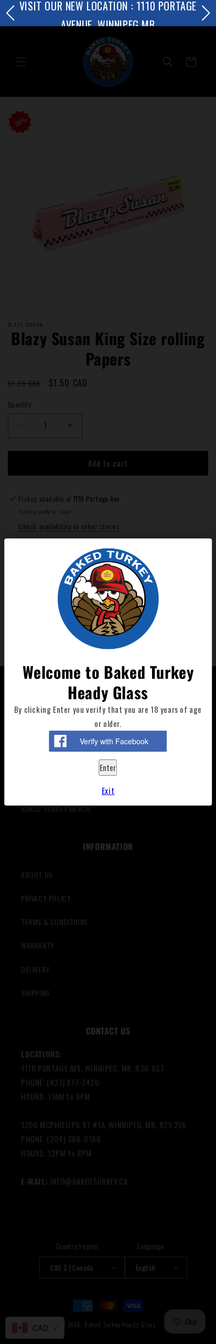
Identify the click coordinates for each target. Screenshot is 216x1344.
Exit (108, 790)
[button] (10, 13)
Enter (108, 767)
